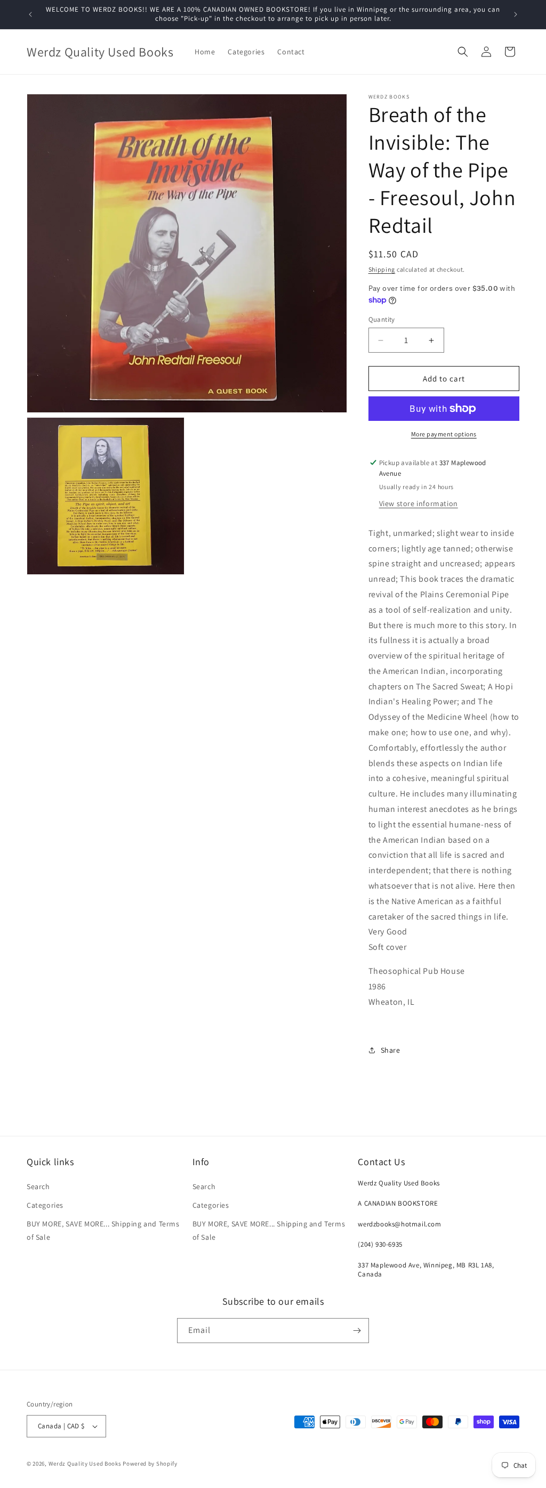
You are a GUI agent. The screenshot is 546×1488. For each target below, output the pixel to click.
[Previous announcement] (30, 14)
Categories (45, 1205)
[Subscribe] (356, 1330)
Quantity (381, 319)
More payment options (444, 434)
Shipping (382, 269)
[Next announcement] (515, 14)
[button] (463, 51)
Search (38, 1186)
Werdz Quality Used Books (85, 1463)
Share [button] (390, 1050)
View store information (418, 503)
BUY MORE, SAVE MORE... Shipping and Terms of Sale (103, 1230)
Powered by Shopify (150, 1463)
